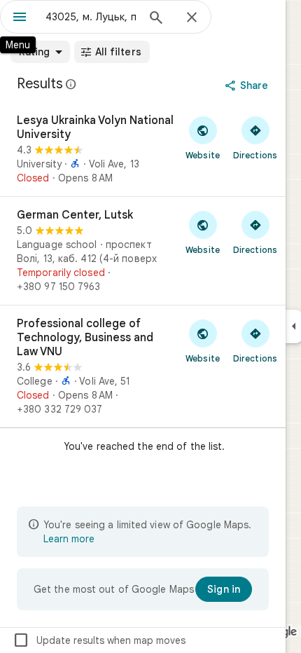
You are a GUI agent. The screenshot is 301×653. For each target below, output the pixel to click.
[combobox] (91, 16)
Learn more (68, 538)
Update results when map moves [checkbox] (99, 640)
